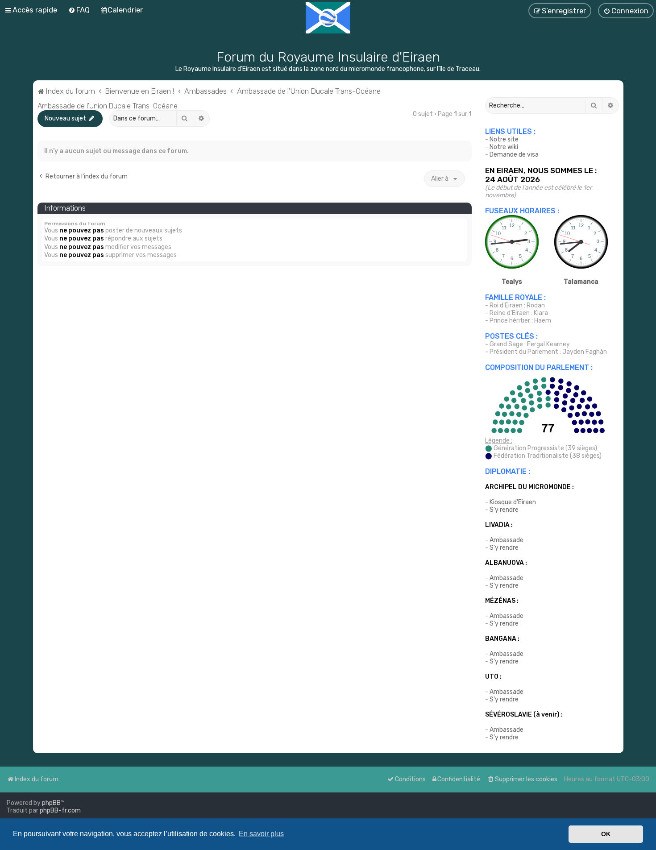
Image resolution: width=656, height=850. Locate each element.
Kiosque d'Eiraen (513, 502)
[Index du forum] (328, 18)
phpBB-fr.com (60, 810)
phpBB (51, 803)
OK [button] (605, 834)
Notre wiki (504, 147)
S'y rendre (504, 510)
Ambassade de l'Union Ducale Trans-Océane (107, 106)
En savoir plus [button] (261, 834)
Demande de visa (514, 154)
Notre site (504, 139)
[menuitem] (79, 10)
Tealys (512, 282)
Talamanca (581, 282)
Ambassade (506, 540)
